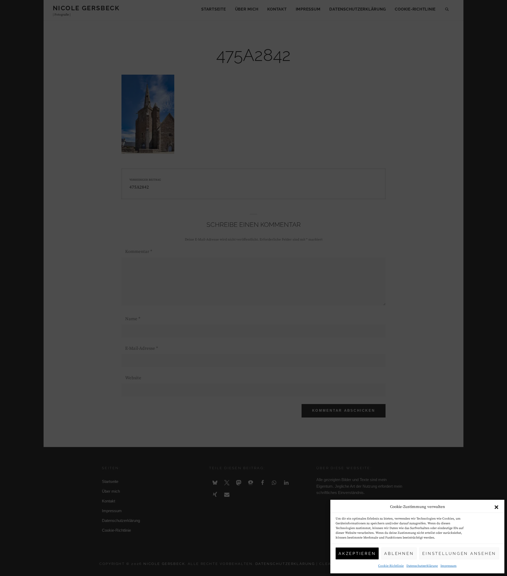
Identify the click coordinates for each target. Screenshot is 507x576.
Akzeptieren (357, 553)
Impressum (448, 566)
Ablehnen (399, 553)
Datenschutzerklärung (422, 566)
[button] (496, 507)
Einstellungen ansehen (459, 553)
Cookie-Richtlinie (391, 566)
